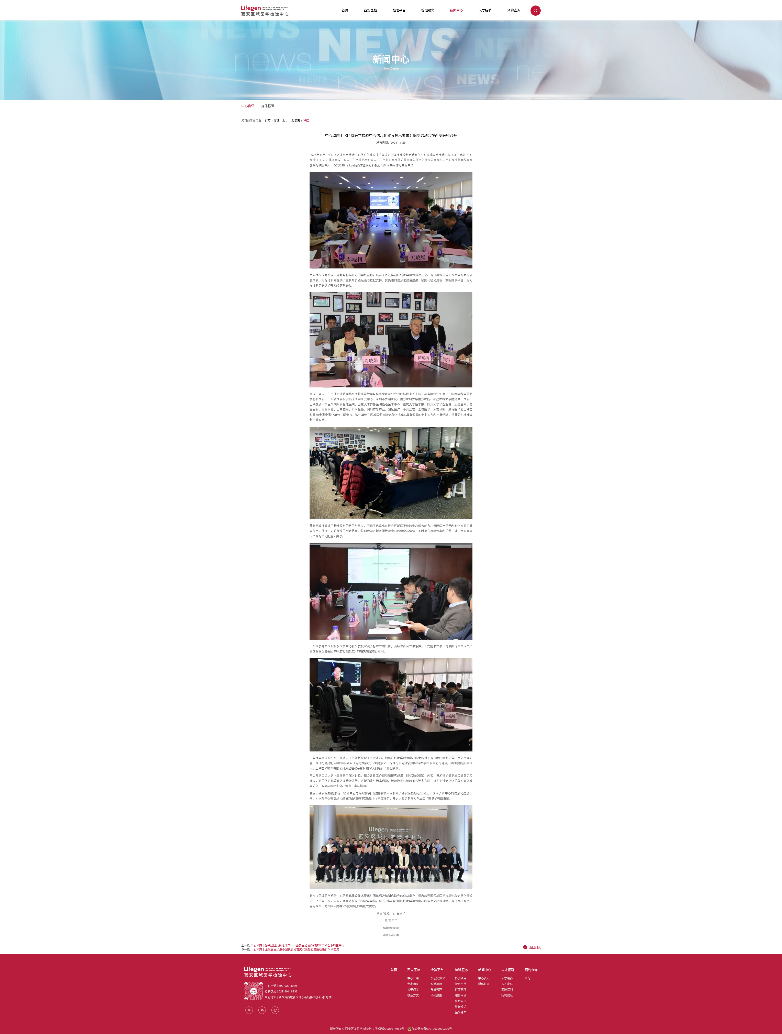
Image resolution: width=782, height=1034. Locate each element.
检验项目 (460, 978)
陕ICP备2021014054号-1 (390, 1028)
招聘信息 (507, 995)
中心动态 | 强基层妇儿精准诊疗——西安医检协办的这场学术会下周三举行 (297, 945)
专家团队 (413, 984)
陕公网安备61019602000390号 (431, 1028)
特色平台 (460, 984)
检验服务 (427, 10)
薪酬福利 (507, 989)
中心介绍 (413, 978)
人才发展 (507, 984)
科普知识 (460, 1006)
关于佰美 (413, 989)
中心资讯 (247, 105)
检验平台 (399, 10)
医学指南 (460, 1012)
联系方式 (413, 995)
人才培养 (507, 978)
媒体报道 (267, 105)
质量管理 (436, 989)
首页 (345, 10)
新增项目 (460, 1001)
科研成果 (436, 995)
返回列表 (535, 947)
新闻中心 (456, 10)
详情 (306, 120)
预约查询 (513, 10)
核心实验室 (438, 978)
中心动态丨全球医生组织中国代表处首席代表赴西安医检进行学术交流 (295, 949)
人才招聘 (485, 10)
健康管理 (460, 989)
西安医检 (370, 10)
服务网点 (460, 995)
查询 (527, 978)
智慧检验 (436, 984)
